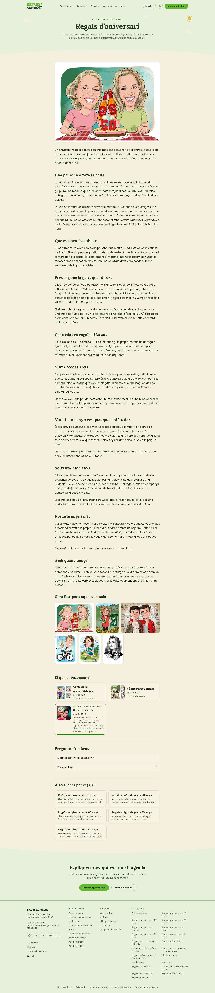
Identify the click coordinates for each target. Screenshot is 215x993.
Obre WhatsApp (123, 887)
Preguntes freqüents (110, 929)
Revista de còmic (77, 937)
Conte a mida (76, 913)
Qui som (107, 6)
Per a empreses (77, 941)
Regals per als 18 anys (142, 973)
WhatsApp (32, 947)
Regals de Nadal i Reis (172, 941)
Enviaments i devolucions (146, 987)
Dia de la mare (169, 955)
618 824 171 (32, 928)
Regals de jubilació (141, 977)
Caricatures (75, 921)
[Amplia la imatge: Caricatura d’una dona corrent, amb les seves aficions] (107, 618)
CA (28, 956)
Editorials (95, 6)
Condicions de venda (121, 987)
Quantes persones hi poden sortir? (76, 757)
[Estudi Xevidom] (34, 6)
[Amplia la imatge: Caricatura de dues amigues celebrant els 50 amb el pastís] (74, 618)
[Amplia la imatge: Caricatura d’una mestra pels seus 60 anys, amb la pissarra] (90, 649)
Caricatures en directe (80, 925)
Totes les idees (139, 913)
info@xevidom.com (37, 951)
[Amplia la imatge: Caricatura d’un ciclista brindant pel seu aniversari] (66, 649)
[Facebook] (36, 935)
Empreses (82, 6)
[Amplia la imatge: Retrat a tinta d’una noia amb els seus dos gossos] (113, 649)
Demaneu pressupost (94, 887)
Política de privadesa (98, 987)
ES (33, 956)
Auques (72, 929)
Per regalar (65, 6)
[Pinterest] (57, 935)
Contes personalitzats (80, 917)
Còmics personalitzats (80, 933)
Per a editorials (76, 945)
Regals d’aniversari (141, 966)
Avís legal (80, 987)
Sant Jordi (167, 962)
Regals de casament (172, 973)
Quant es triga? (66, 767)
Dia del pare (138, 962)
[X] (43, 935)
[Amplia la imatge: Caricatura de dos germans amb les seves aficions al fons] (140, 618)
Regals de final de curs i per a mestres (144, 957)
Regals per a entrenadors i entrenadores (174, 950)
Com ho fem (106, 913)
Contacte (120, 6)
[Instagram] (29, 935)
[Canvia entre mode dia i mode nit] (160, 6)
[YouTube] (50, 935)
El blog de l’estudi (109, 921)
